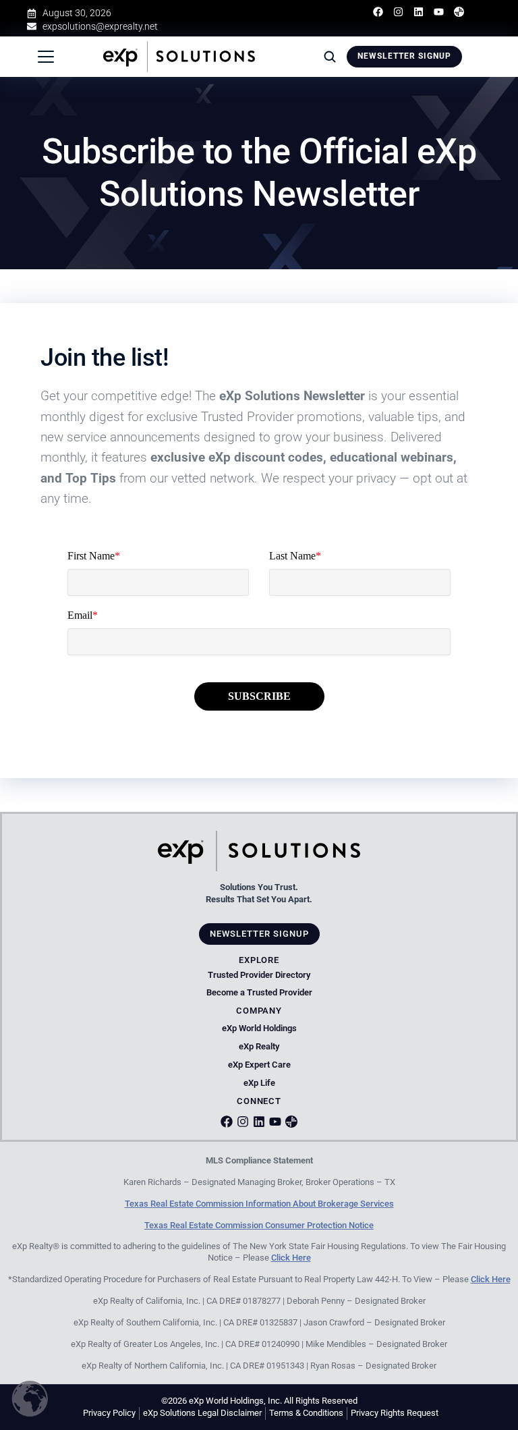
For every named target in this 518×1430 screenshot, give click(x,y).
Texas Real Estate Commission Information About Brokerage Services (259, 1204)
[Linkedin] (418, 12)
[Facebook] (378, 12)
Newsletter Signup (404, 56)
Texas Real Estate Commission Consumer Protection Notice (259, 1225)
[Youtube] (439, 12)
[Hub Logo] (459, 12)
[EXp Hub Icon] (291, 1121)
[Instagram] (398, 12)
